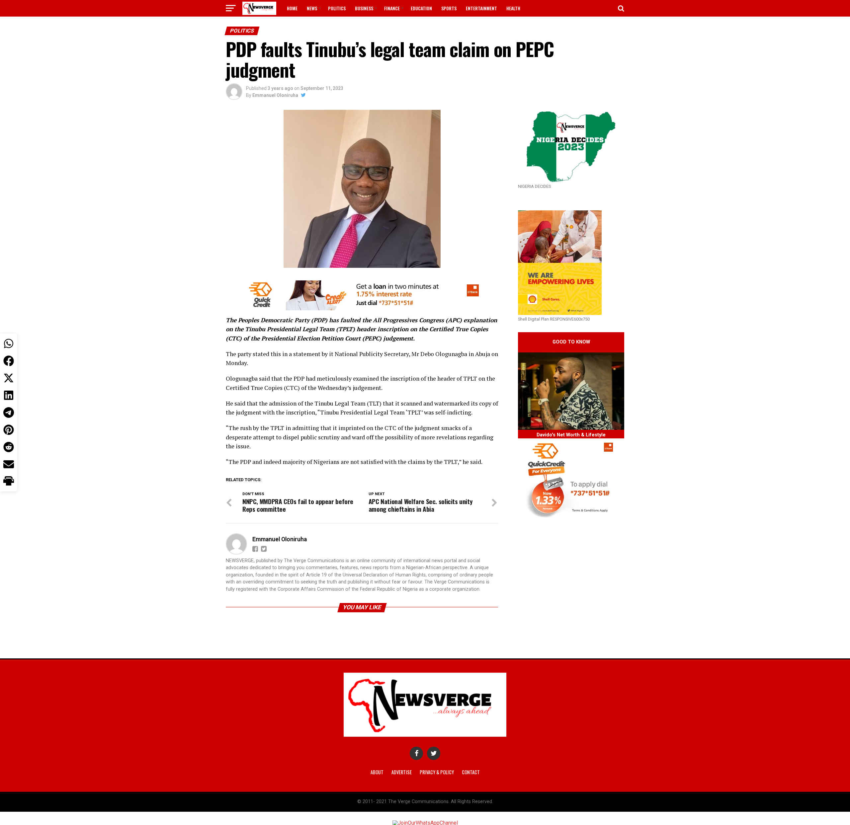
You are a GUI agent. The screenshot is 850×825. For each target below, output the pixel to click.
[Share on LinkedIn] (8, 395)
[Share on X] (8, 378)
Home (292, 8)
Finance (392, 8)
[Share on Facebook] (8, 360)
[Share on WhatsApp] (8, 343)
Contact (471, 772)
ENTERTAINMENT (481, 8)
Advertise (401, 772)
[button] (8, 481)
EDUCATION (421, 8)
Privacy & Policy (437, 772)
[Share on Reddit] (8, 447)
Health (513, 8)
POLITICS (337, 8)
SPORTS (449, 8)
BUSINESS (364, 8)
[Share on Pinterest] (8, 429)
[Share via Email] (8, 464)
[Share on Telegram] (8, 412)
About (377, 772)
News (312, 8)
